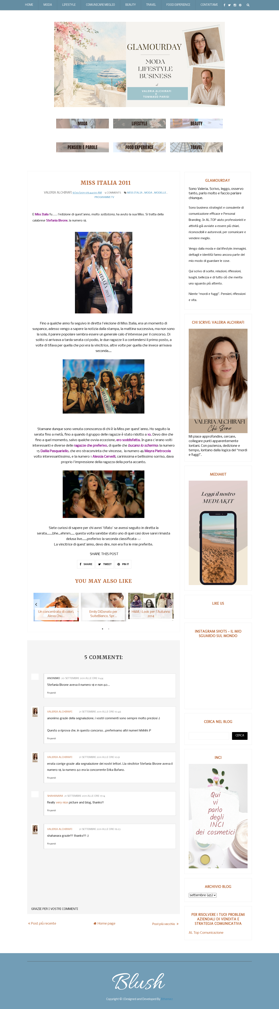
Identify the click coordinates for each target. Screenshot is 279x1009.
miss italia (135, 192)
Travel (151, 5)
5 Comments (113, 192)
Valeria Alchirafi (60, 711)
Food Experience (178, 5)
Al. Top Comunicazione (206, 933)
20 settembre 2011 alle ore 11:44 (82, 678)
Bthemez (167, 999)
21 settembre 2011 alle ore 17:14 (84, 796)
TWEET (107, 564)
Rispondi (51, 693)
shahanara (55, 796)
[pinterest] (240, 5)
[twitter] (229, 5)
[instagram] (235, 5)
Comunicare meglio (100, 5)
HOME (29, 5)
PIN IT (125, 564)
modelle (160, 192)
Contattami (209, 5)
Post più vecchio (164, 924)
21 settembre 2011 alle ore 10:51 (99, 757)
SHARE (87, 564)
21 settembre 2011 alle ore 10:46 (100, 711)
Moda (48, 5)
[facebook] (224, 5)
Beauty (130, 5)
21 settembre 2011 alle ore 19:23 (100, 829)
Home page (106, 924)
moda (148, 192)
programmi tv (104, 197)
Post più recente (43, 924)
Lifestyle (69, 5)
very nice (62, 802)
